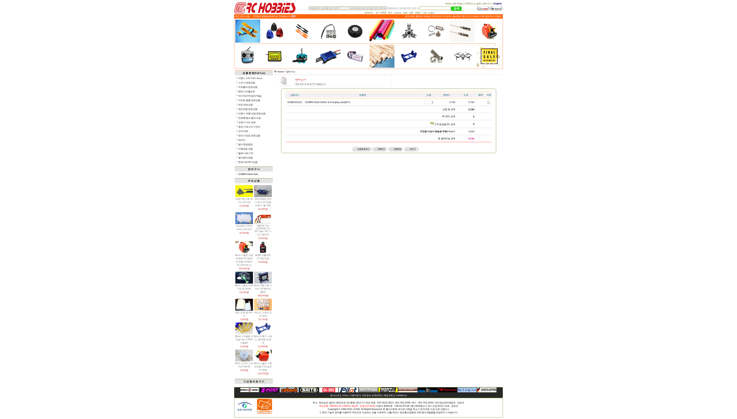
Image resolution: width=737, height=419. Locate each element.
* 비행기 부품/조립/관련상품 (251, 113)
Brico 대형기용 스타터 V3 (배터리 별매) (263, 288)
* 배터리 (241, 140)
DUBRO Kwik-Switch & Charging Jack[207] (327, 102)
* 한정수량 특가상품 (247, 162)
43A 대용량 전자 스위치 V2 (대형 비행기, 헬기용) (263, 202)
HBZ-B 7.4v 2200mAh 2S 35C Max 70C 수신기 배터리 (263, 230)
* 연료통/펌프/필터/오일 (249, 118)
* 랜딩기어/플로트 (246, 91)
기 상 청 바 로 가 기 (253, 381)
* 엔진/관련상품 (245, 104)
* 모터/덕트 (242, 131)
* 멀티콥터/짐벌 (245, 157)
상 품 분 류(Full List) (254, 73)
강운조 (460, 402)
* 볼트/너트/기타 (245, 153)
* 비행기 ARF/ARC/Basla (249, 78)
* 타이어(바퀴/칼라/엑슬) (249, 96)
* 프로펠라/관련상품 (247, 87)
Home (280, 71)
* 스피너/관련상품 (246, 82)
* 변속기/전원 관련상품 (248, 135)
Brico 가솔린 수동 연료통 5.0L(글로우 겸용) (263, 366)
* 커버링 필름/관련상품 (248, 100)
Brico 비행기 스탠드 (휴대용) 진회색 (263, 339)
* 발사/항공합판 (245, 144)
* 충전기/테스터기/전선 (248, 126)
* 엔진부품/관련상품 (247, 109)
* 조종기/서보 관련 (246, 122)
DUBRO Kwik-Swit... (249, 174)
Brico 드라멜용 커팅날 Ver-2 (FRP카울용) (244, 339)
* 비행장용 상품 (245, 149)
